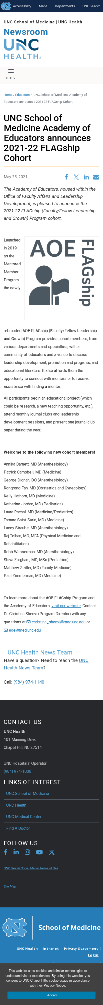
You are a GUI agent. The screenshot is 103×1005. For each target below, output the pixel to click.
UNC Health (70, 22)
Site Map (10, 886)
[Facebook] (6, 853)
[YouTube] (39, 853)
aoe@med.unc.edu (25, 630)
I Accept (52, 995)
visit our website (66, 605)
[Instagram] (27, 853)
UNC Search (91, 6)
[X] (52, 853)
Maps (43, 6)
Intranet (51, 948)
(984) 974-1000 (17, 771)
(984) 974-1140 (29, 682)
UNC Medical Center (24, 816)
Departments (65, 6)
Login (93, 955)
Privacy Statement (81, 948)
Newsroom (26, 32)
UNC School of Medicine (29, 22)
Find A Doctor (18, 828)
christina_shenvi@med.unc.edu (59, 622)
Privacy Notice (54, 985)
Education (22, 95)
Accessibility (22, 6)
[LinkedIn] (16, 853)
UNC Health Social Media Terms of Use (31, 868)
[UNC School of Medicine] (51, 927)
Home (8, 95)
